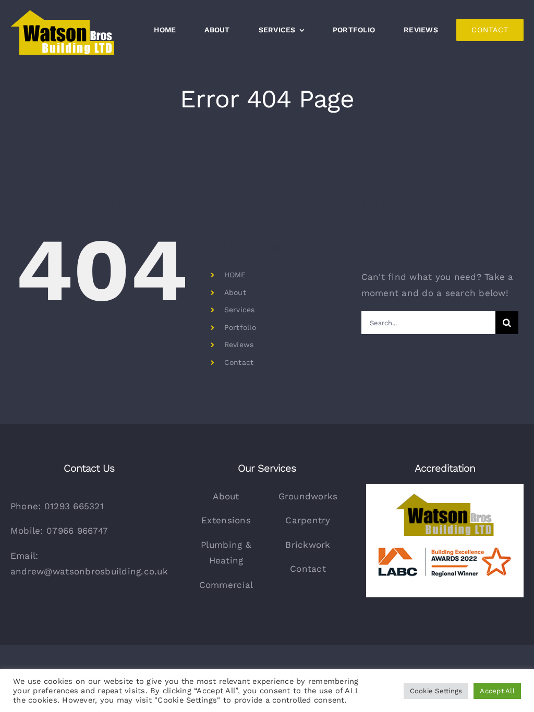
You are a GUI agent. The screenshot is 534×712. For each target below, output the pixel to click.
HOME (235, 275)
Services (239, 309)
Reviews (239, 344)
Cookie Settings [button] (436, 691)
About (235, 292)
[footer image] (445, 488)
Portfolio (240, 327)
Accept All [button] (497, 691)
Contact (239, 362)
